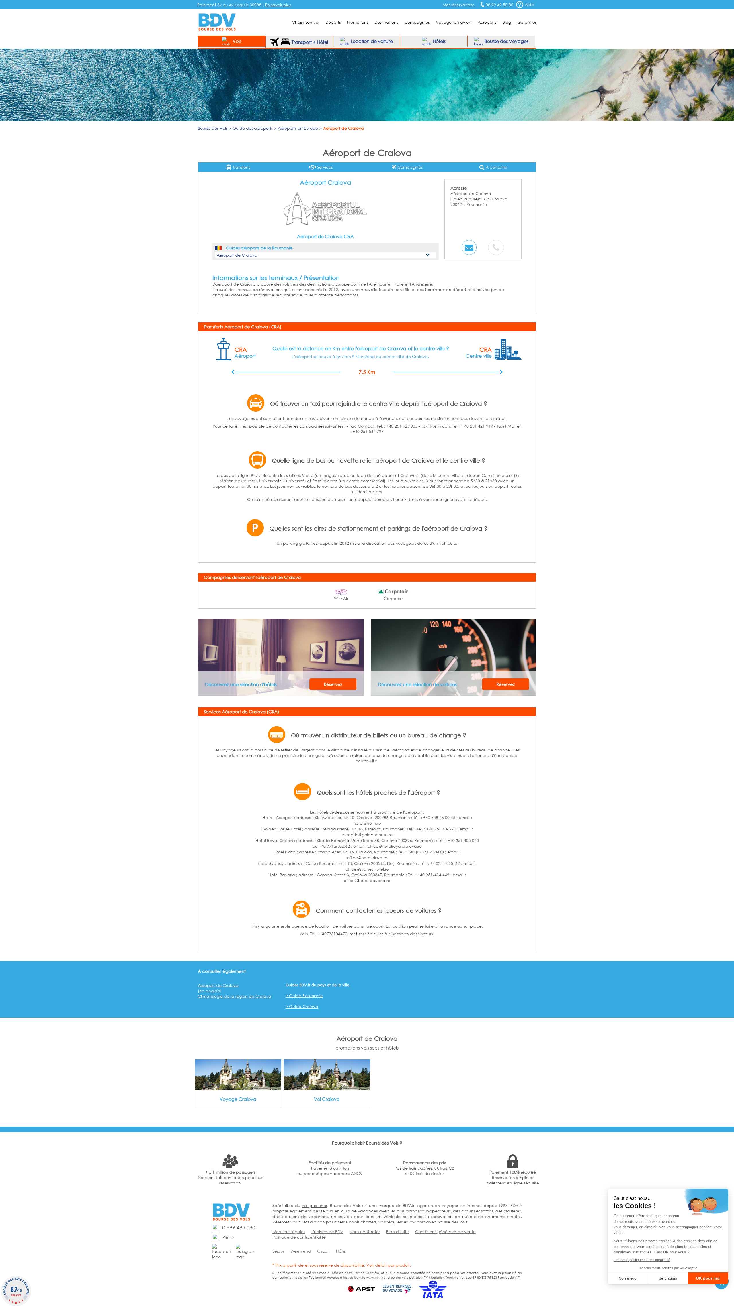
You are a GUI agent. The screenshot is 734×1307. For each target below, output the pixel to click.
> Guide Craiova (302, 1006)
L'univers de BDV (327, 1231)
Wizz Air (341, 598)
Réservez (333, 684)
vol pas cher (314, 1205)
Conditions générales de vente (445, 1231)
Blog (507, 22)
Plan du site (397, 1231)
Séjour (278, 1251)
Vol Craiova (327, 1099)
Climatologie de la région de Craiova (234, 996)
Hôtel (341, 1251)
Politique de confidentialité (299, 1237)
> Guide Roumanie (304, 995)
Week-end (300, 1251)
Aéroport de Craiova (218, 985)
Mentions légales (288, 1231)
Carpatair (393, 598)
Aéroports (487, 22)
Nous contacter (365, 1231)
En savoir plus (278, 4)
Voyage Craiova (238, 1099)
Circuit (323, 1251)
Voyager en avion (453, 22)
